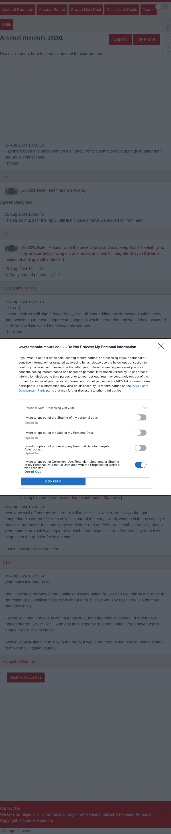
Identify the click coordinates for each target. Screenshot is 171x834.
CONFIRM (53, 481)
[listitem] (85, 407)
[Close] (162, 347)
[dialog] (85, 417)
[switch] (141, 417)
